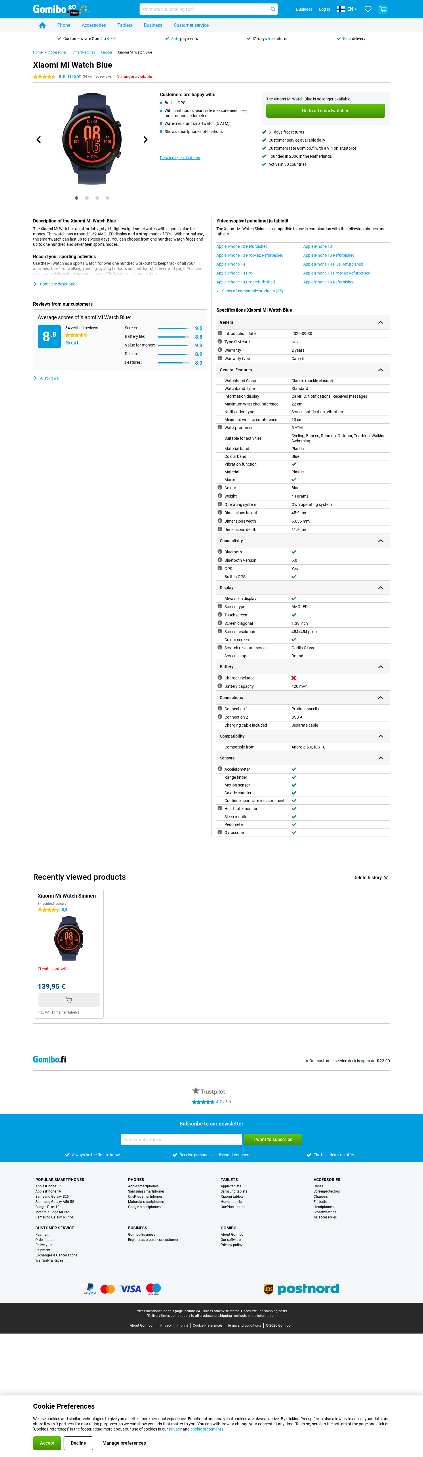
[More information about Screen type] (220, 606)
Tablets (124, 25)
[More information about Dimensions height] (220, 512)
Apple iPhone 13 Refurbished (329, 255)
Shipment (42, 1250)
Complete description (59, 284)
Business (153, 25)
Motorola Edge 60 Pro (52, 1212)
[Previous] (39, 139)
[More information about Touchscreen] (220, 614)
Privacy (166, 1325)
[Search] (273, 9)
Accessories (94, 25)
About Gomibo (232, 1235)
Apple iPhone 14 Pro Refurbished (245, 282)
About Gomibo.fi (142, 1325)
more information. (262, 1316)
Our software (231, 1240)
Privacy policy (231, 1245)
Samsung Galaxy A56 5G (54, 1202)
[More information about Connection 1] (220, 708)
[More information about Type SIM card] (220, 341)
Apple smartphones (143, 1186)
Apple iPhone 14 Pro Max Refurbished (336, 273)
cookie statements (206, 1429)
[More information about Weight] (220, 495)
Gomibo (229, 1228)
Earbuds (320, 1202)
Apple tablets (231, 1186)
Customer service (191, 25)
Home (38, 52)
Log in (324, 9)
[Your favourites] (368, 9)
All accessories (325, 1217)
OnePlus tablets (233, 1207)
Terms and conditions (244, 1325)
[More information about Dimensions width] (220, 520)
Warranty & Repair (49, 1260)
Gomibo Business (141, 1235)
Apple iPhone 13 (317, 246)
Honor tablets (231, 1202)
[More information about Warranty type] (220, 358)
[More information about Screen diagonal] (220, 622)
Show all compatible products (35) (252, 291)
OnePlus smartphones (145, 1197)
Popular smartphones (59, 1179)
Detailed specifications (180, 157)
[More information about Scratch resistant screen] (220, 647)
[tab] (76, 198)
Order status (44, 1240)
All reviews (49, 378)
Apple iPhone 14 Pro (234, 273)
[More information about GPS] (220, 568)
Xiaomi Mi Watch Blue (135, 52)
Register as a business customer (153, 1240)
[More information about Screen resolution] (220, 631)
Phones (136, 1179)
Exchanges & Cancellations (56, 1255)
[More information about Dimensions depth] (220, 529)
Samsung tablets (234, 1191)
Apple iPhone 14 (230, 264)
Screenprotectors (327, 1191)
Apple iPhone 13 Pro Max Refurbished (249, 255)
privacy (175, 1429)
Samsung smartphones (146, 1191)
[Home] (42, 25)
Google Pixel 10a (48, 1207)
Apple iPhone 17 (48, 1186)
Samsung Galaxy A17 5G (54, 1217)
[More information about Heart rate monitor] (220, 808)
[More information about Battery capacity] (220, 685)
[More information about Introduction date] (220, 333)
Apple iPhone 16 (48, 1191)
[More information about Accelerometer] (220, 768)
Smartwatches (84, 52)
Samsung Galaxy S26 (52, 1197)
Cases (318, 1186)
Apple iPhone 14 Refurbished (329, 282)
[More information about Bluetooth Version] (220, 559)
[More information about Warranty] (220, 349)
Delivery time (45, 1245)
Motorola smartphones (146, 1202)
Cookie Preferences (207, 1325)
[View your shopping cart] (383, 9)
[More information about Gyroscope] (220, 832)
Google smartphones (144, 1207)
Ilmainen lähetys (66, 1012)
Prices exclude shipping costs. (264, 1311)
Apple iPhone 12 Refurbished (242, 246)
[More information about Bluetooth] (220, 551)
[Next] (145, 139)
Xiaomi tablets (232, 1197)
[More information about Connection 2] (220, 716)
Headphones (324, 1207)
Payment (42, 1235)
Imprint (182, 1325)
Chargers (321, 1197)
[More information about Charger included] (220, 677)
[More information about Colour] (220, 487)
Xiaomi (106, 52)
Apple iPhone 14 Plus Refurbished (333, 264)
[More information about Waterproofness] (220, 427)
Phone (63, 25)
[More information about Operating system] (220, 504)
